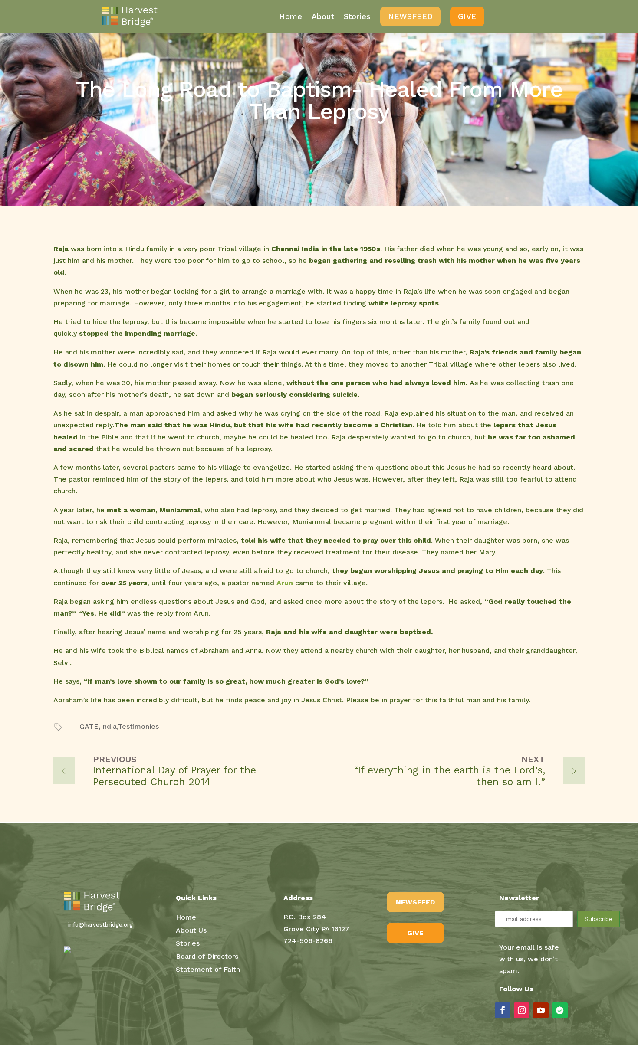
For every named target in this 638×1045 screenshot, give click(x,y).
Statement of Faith (208, 969)
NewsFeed (410, 16)
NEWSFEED (415, 902)
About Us (191, 930)
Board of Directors (207, 956)
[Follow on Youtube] (541, 1010)
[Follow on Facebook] (502, 1010)
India (109, 726)
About (323, 16)
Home (290, 16)
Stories (357, 16)
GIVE (415, 933)
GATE (89, 726)
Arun (284, 583)
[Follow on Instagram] (521, 1010)
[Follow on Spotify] (560, 1010)
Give (467, 16)
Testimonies (138, 726)
